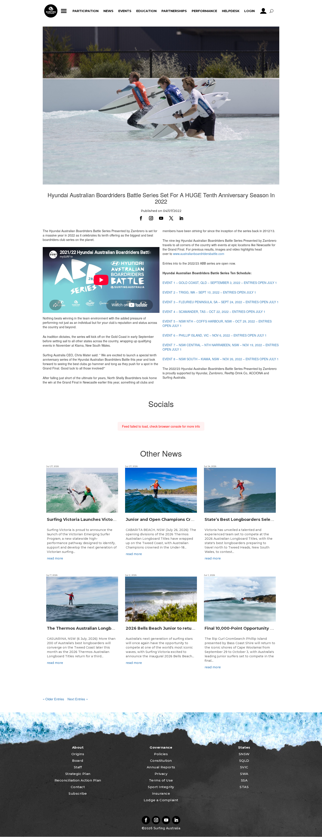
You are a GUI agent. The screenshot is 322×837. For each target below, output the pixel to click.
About (78, 747)
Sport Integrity (161, 787)
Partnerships (174, 11)
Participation (86, 11)
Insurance (161, 793)
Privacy (161, 774)
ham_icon (64, 11)
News (108, 11)
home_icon (50, 11)
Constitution (161, 760)
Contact (78, 787)
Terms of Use (161, 780)
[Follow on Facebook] (141, 218)
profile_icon (263, 11)
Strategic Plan (77, 774)
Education (146, 11)
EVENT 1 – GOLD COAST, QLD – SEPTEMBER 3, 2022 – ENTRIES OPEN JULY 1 (220, 282)
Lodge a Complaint (161, 800)
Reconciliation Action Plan (78, 780)
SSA (244, 780)
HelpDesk (230, 11)
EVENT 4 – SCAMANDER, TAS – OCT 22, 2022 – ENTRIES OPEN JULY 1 (214, 311)
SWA (244, 774)
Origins (77, 754)
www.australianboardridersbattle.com (198, 253)
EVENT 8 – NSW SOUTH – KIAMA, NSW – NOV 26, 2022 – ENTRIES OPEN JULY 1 (221, 359)
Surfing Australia (166, 828)
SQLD (244, 760)
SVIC (244, 767)
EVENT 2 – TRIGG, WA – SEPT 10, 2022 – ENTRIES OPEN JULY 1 (209, 292)
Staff (78, 767)
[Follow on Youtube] (161, 218)
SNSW (244, 754)
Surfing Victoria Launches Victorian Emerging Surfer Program (111, 519)
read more (55, 558)
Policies (161, 754)
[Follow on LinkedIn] (181, 218)
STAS (244, 787)
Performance (204, 11)
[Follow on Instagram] (151, 218)
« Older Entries (53, 699)
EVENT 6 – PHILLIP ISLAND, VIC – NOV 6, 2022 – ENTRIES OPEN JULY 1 (215, 335)
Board (77, 760)
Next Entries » (77, 699)
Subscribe (78, 793)
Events (124, 11)
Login (249, 11)
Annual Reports (161, 767)
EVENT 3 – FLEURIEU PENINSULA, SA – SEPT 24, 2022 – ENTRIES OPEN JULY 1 (221, 302)
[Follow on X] (171, 218)
